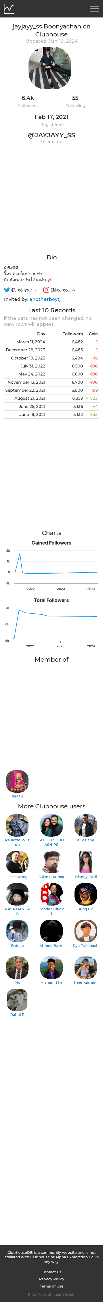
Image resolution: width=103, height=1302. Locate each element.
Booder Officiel (51, 911)
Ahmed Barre (52, 945)
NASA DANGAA (17, 911)
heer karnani (85, 982)
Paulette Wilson (17, 842)
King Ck (86, 909)
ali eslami (85, 840)
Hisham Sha (51, 982)
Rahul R (17, 1014)
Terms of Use (52, 1286)
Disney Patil (86, 877)
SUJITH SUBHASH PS (51, 842)
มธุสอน (17, 796)
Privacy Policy (51, 1279)
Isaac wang (17, 877)
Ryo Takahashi (85, 948)
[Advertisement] (51, 202)
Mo (17, 982)
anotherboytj (45, 299)
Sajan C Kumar (51, 877)
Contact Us (52, 1272)
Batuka (17, 945)
